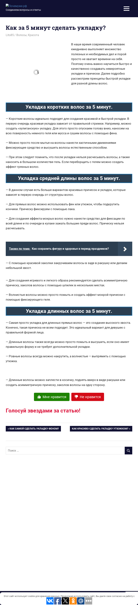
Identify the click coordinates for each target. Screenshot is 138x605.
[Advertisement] (33, 515)
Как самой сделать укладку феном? (34, 429)
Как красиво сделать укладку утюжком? (100, 429)
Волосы (21, 35)
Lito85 (10, 35)
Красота (33, 35)
